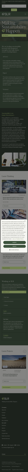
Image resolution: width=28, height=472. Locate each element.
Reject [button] (14, 246)
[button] (14, 250)
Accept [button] (14, 242)
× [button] (24, 221)
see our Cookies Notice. (18, 239)
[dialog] (14, 236)
